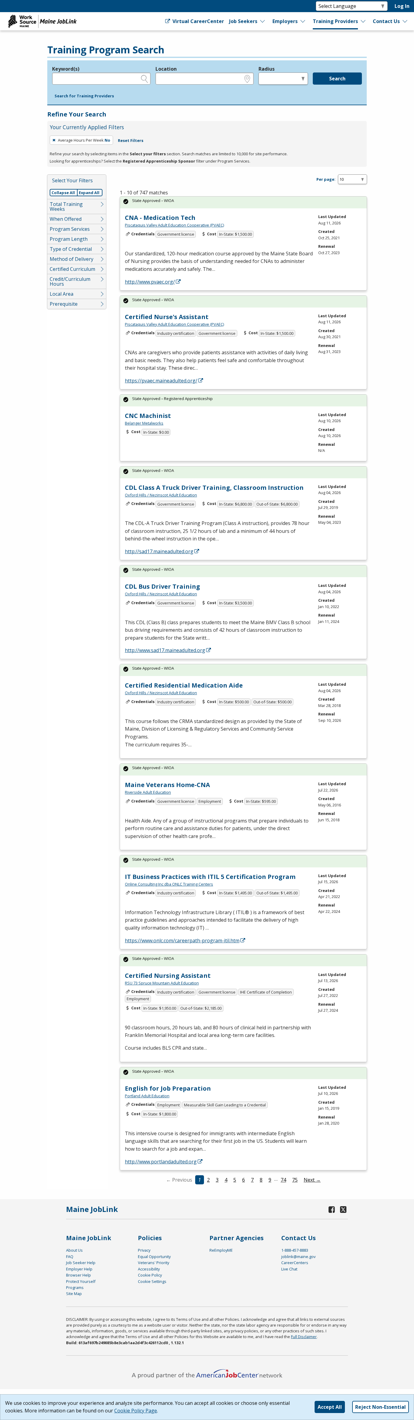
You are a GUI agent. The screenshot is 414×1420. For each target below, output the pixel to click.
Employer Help (79, 1269)
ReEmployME (221, 1250)
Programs (75, 1287)
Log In (402, 6)
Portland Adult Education (147, 1096)
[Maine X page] (343, 1209)
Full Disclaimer (304, 1336)
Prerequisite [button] (64, 304)
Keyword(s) (65, 69)
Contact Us (386, 21)
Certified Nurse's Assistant (167, 317)
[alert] (243, 202)
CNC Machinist (148, 416)
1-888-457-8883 (294, 1250)
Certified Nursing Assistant (168, 975)
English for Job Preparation (168, 1088)
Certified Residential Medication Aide (184, 685)
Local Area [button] (61, 294)
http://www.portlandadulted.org (161, 1161)
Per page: (326, 179)
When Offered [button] (66, 219)
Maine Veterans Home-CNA (167, 785)
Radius (267, 69)
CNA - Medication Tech (160, 218)
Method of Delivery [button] (71, 259)
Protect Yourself (80, 1281)
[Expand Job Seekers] (263, 21)
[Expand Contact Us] (405, 21)
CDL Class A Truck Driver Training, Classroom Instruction (214, 487)
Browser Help (78, 1275)
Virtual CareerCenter (197, 21)
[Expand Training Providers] (363, 21)
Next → (312, 1179)
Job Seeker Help (80, 1262)
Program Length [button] (69, 239)
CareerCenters (294, 1262)
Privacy (144, 1250)
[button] (84, 96)
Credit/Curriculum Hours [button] (70, 281)
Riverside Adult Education (148, 792)
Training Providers (335, 21)
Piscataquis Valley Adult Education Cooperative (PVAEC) (174, 225)
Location (166, 69)
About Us (74, 1250)
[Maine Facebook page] (332, 1209)
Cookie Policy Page (135, 1410)
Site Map (74, 1293)
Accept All (330, 1407)
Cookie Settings (152, 1281)
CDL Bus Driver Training (162, 586)
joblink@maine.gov (298, 1256)
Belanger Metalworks (144, 423)
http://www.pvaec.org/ (150, 281)
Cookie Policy (150, 1275)
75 (295, 1179)
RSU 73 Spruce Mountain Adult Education (162, 983)
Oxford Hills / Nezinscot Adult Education (161, 495)
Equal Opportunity (154, 1256)
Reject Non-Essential (380, 1407)
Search (337, 78)
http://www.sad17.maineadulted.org (165, 650)
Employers (285, 21)
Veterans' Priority (153, 1262)
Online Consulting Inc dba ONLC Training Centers (169, 884)
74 (283, 1179)
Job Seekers (243, 21)
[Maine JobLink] (43, 21)
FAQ (69, 1256)
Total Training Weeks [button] (66, 206)
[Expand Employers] (303, 21)
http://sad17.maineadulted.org (159, 551)
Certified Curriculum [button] (72, 269)
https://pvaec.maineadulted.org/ (161, 380)
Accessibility (149, 1269)
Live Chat (289, 1269)
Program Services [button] (70, 229)
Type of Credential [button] (71, 249)
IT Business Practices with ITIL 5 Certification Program (210, 877)
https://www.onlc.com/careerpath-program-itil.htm (182, 940)
